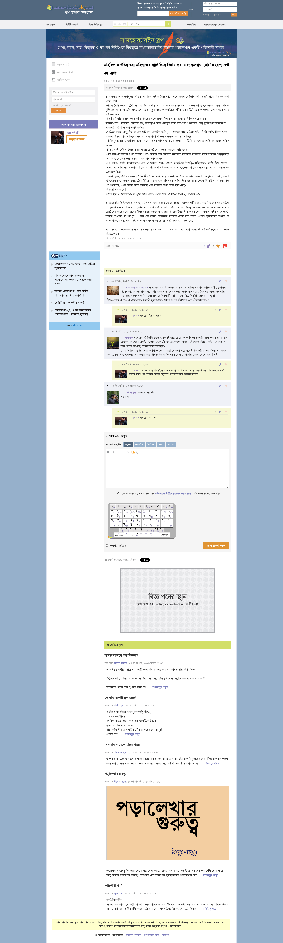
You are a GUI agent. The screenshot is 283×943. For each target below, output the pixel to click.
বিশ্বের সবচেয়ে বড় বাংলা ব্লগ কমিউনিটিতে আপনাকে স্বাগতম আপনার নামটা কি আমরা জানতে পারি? (159, 5)
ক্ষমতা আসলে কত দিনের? (121, 655)
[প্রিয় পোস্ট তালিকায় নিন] (218, 246)
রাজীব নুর (130, 392)
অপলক (129, 338)
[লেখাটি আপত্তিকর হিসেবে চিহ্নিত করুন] (225, 246)
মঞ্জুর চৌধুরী (73, 132)
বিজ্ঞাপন (165, 935)
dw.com (77, 325)
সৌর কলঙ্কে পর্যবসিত (136, 287)
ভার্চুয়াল (128, 444)
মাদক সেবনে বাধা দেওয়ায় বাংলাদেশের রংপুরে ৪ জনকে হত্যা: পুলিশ (74, 280)
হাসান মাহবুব (120, 752)
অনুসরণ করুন (77, 139)
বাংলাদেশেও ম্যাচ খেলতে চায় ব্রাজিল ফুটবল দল (75, 266)
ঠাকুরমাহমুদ (120, 781)
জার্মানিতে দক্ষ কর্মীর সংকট (69, 303)
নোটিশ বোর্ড (63, 80)
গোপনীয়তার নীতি (151, 935)
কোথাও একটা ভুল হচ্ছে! (120, 698)
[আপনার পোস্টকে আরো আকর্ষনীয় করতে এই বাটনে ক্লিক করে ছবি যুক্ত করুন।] (133, 452)
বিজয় (161, 444)
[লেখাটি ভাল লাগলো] (208, 246)
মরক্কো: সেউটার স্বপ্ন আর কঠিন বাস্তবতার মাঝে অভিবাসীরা (71, 293)
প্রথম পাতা (51, 24)
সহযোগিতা (191, 24)
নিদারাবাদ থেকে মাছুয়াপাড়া (122, 745)
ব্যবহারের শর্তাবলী (133, 935)
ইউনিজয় (151, 444)
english (170, 444)
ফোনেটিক (139, 444)
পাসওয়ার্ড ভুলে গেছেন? (212, 15)
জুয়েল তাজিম (120, 663)
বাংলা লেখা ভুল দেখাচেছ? (215, 24)
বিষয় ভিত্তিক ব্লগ (96, 24)
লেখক (136, 316)
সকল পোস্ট (63, 64)
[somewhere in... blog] (70, 9)
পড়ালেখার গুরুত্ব (115, 774)
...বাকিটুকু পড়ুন (159, 687)
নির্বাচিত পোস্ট (72, 24)
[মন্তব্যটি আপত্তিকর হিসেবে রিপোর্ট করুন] (226, 281)
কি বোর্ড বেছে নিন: (114, 444)
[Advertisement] (73, 199)
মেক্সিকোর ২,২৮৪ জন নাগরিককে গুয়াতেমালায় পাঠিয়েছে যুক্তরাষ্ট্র (73, 312)
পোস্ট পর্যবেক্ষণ (119, 546)
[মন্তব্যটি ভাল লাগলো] (220, 281)
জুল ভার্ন (118, 893)
